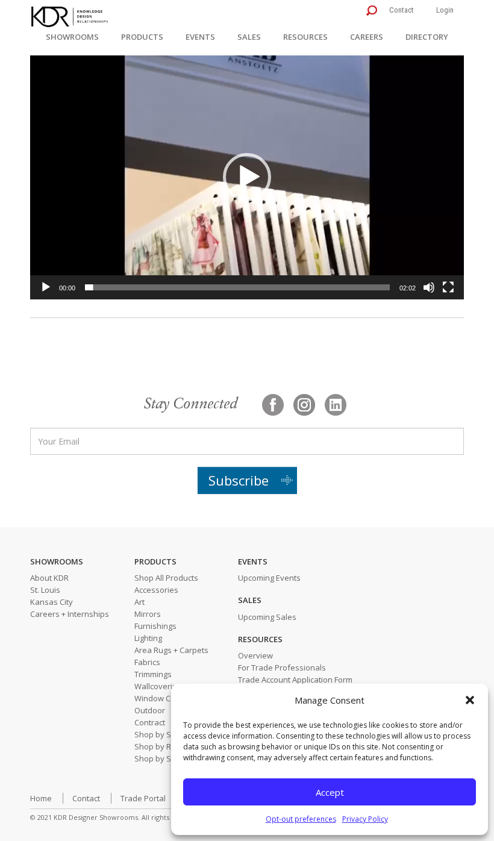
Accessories (156, 589)
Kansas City (51, 601)
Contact (401, 9)
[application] (247, 177)
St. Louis (45, 589)
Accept (330, 792)
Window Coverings (168, 698)
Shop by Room (160, 746)
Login (445, 9)
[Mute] (429, 287)
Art (139, 601)
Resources (305, 36)
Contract (149, 722)
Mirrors (147, 613)
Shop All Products (166, 577)
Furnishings (155, 626)
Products (142, 36)
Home (41, 798)
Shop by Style (159, 758)
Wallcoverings (160, 686)
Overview (255, 655)
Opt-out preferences (301, 819)
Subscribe (238, 480)
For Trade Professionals (282, 667)
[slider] (237, 287)
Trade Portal (143, 798)
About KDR (49, 577)
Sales (249, 36)
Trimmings (153, 674)
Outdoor (149, 710)
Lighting (148, 638)
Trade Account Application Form (295, 679)
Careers (366, 36)
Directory (426, 36)
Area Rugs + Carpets (171, 650)
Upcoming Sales (267, 616)
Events (200, 36)
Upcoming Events (269, 577)
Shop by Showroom (170, 734)
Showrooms (72, 36)
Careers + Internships (69, 613)
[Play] (46, 287)
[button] (470, 700)
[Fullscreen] (448, 287)
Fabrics (147, 662)
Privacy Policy (365, 819)
